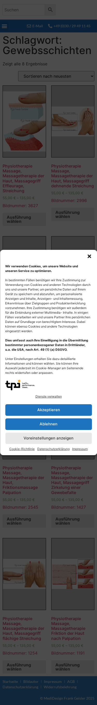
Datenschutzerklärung (53, 449)
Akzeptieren (48, 409)
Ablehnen (48, 423)
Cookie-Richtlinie (22, 449)
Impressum (80, 449)
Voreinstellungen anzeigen (48, 438)
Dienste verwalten (48, 396)
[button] (89, 256)
